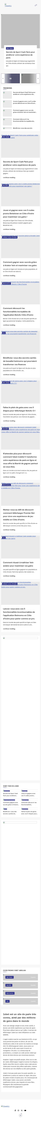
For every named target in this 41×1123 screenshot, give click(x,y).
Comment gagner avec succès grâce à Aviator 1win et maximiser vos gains (24, 112)
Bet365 (5, 185)
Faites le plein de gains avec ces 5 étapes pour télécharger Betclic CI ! (29, 814)
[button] (3, 78)
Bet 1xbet (10, 48)
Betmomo (6, 283)
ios (4, 333)
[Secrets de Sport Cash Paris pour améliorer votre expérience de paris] (20, 146)
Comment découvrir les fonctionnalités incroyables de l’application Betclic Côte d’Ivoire (24, 121)
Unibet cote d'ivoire (10, 237)
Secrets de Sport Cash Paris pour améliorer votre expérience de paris (20, 55)
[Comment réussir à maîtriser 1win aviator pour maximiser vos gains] (20, 547)
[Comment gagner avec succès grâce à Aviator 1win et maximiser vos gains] (20, 246)
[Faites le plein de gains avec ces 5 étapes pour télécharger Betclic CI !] (20, 391)
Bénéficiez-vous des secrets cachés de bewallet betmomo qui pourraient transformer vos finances (20, 361)
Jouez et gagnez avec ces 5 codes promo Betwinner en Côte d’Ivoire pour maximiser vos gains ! (24, 103)
